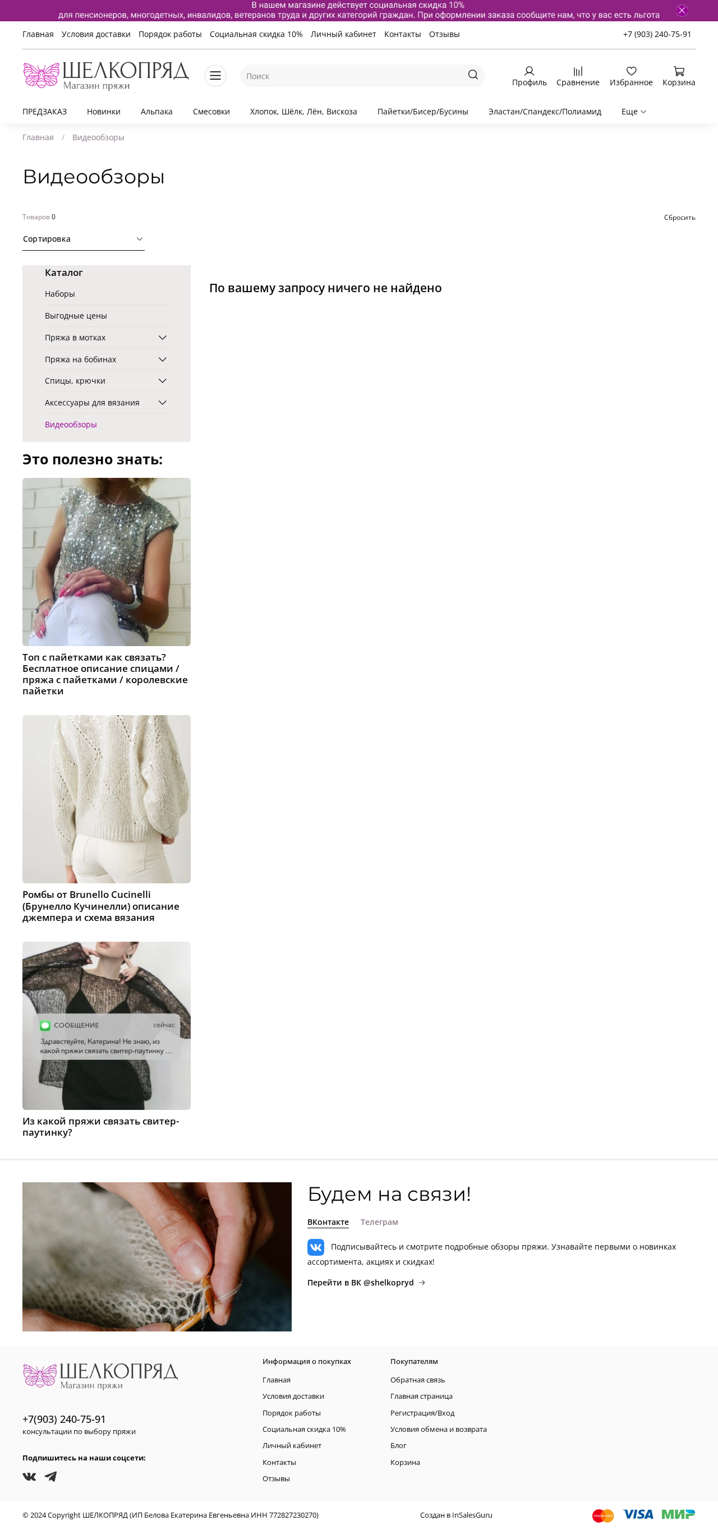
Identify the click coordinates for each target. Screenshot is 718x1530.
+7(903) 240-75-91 (64, 1419)
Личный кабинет (343, 34)
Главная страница (421, 1396)
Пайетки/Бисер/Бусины (423, 111)
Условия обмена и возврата (438, 1429)
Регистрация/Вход (422, 1413)
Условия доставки (96, 34)
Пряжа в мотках (75, 337)
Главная (38, 34)
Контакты (402, 34)
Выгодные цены (76, 315)
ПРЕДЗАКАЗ (44, 111)
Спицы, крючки (75, 380)
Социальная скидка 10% (256, 34)
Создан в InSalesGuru (456, 1515)
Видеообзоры (71, 424)
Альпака (157, 111)
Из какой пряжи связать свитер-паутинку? (100, 1126)
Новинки (104, 111)
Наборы (60, 293)
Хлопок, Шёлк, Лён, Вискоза (303, 111)
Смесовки (211, 111)
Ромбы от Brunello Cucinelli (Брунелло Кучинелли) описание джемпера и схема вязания (101, 905)
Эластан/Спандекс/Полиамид (545, 111)
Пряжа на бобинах (80, 359)
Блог (398, 1445)
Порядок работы (170, 34)
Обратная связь (417, 1380)
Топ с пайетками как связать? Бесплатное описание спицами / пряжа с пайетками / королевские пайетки (105, 674)
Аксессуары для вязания (92, 402)
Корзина (405, 1462)
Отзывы (444, 34)
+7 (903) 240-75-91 (657, 34)
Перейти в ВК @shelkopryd (360, 1282)
